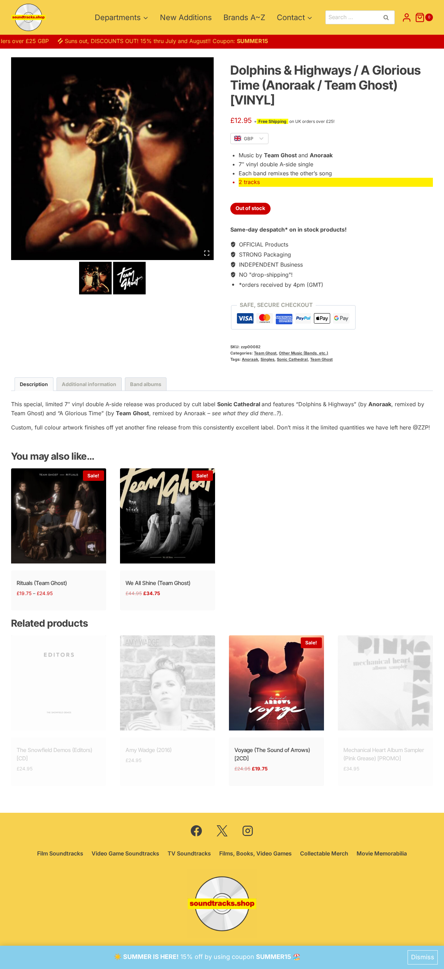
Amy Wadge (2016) (149, 749)
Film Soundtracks (60, 853)
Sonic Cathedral (292, 359)
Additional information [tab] (89, 384)
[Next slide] (142, 278)
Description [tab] (34, 384)
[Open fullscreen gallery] (207, 253)
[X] (222, 831)
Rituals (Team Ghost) (42, 582)
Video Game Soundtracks (125, 853)
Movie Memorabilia (382, 853)
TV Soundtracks (189, 853)
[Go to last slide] (83, 278)
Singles (267, 359)
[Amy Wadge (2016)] (167, 682)
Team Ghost (265, 353)
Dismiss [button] (422, 957)
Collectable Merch (324, 853)
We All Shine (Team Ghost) (158, 582)
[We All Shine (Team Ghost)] (167, 515)
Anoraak (250, 359)
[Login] (407, 17)
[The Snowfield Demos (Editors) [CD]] (58, 682)
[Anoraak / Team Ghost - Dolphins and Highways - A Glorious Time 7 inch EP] (112, 158)
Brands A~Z (244, 17)
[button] (95, 278)
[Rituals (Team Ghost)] (58, 515)
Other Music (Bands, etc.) (303, 353)
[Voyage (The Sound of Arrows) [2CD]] (276, 682)
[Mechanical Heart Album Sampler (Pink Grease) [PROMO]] (385, 682)
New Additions (186, 17)
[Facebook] (196, 831)
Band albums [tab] (145, 384)
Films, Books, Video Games (255, 853)
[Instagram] (248, 831)
